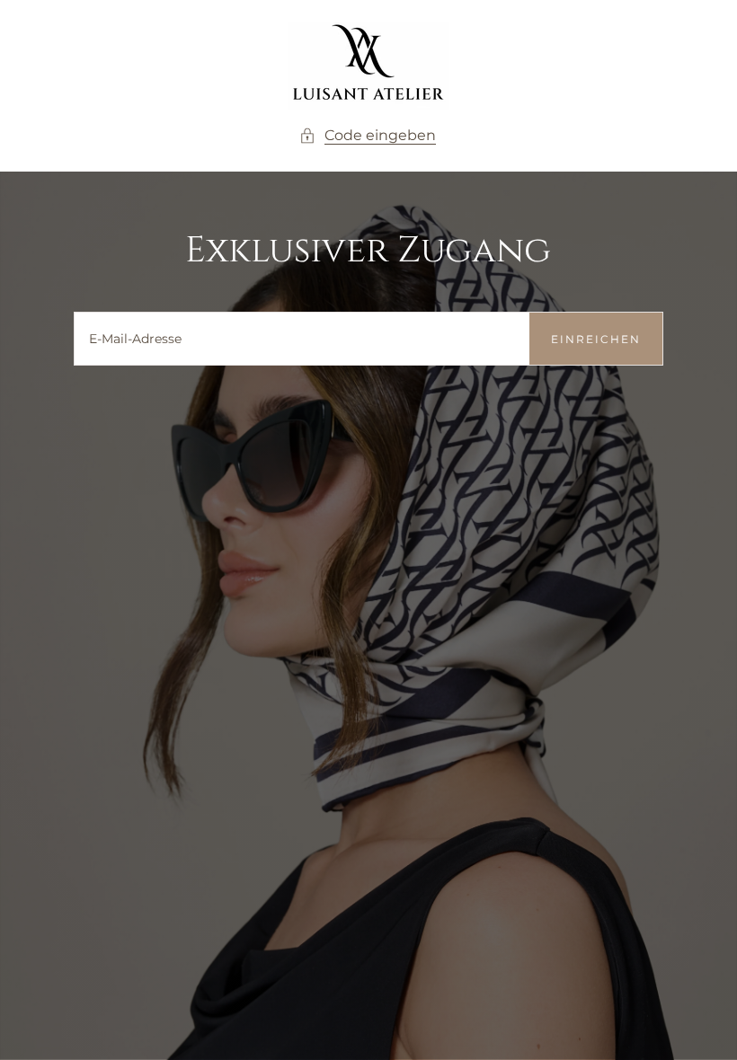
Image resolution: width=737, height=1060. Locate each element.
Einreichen (596, 339)
